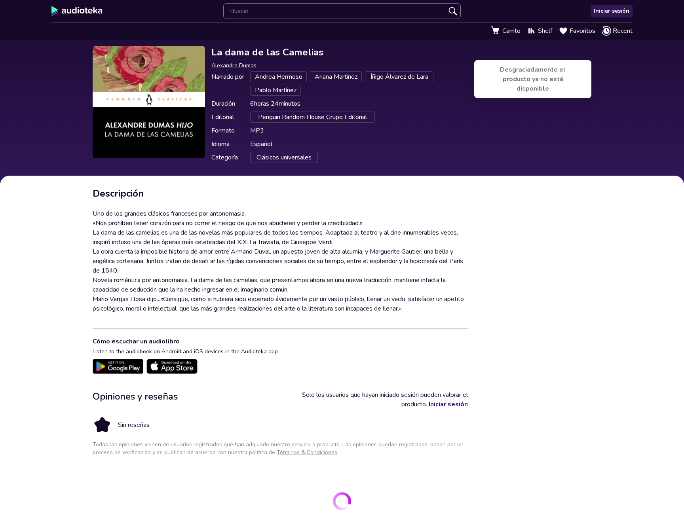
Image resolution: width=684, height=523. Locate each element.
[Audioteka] (77, 11)
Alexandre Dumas (233, 65)
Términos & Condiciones (307, 452)
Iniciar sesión (611, 11)
